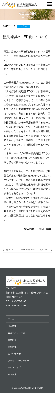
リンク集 (12, 374)
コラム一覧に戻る (27, 250)
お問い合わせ (14, 353)
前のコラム (10, 250)
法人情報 (12, 326)
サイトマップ (14, 367)
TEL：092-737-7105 (16, 301)
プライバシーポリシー (18, 360)
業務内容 (12, 339)
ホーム (11, 319)
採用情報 (12, 346)
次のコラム (44, 250)
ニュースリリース (16, 333)
